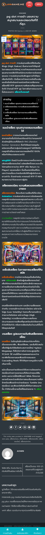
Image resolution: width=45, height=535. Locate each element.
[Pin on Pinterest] (29, 427)
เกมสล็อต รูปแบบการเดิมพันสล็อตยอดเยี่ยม (21, 120)
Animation (7, 196)
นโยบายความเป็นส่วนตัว (23, 526)
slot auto (5, 439)
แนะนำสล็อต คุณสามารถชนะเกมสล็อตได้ (21, 103)
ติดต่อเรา (36, 526)
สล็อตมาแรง (14, 439)
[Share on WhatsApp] (11, 427)
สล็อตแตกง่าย (25, 441)
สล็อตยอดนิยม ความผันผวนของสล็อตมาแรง (22, 108)
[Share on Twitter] (20, 427)
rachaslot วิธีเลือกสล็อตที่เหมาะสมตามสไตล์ (20, 506)
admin (34, 31)
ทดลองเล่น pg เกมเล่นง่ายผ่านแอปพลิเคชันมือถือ (22, 497)
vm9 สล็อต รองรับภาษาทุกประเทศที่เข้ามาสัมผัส (21, 510)
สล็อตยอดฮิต (33, 439)
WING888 (22, 13)
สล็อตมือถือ (24, 439)
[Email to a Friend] (25, 427)
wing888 (6, 160)
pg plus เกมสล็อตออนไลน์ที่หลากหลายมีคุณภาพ (22, 501)
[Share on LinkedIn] (34, 427)
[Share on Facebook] (16, 427)
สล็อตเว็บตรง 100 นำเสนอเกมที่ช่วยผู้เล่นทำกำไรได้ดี (34, 469)
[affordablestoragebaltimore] (13, 4)
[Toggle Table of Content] (37, 100)
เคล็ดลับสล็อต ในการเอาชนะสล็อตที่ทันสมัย (21, 114)
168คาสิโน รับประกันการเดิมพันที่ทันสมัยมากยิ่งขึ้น (12, 470)
